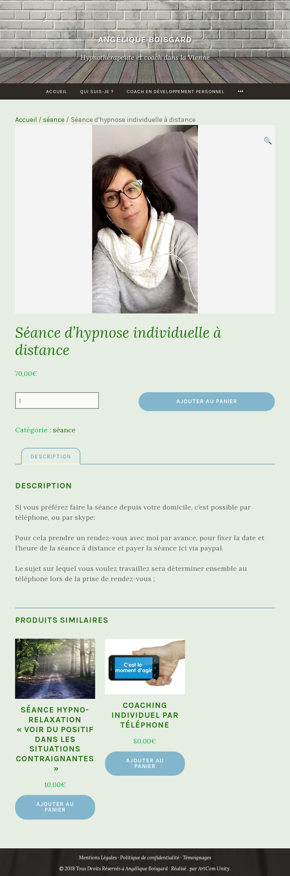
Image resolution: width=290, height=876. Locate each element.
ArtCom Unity (214, 868)
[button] (267, 141)
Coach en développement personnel (175, 91)
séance (54, 119)
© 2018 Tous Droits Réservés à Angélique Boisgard (114, 868)
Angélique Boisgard (145, 39)
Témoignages (197, 857)
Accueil (56, 91)
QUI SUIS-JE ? (97, 91)
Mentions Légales (98, 857)
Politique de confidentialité (149, 857)
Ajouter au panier (206, 401)
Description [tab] (51, 456)
